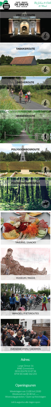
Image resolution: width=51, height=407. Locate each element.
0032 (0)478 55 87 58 (25, 371)
